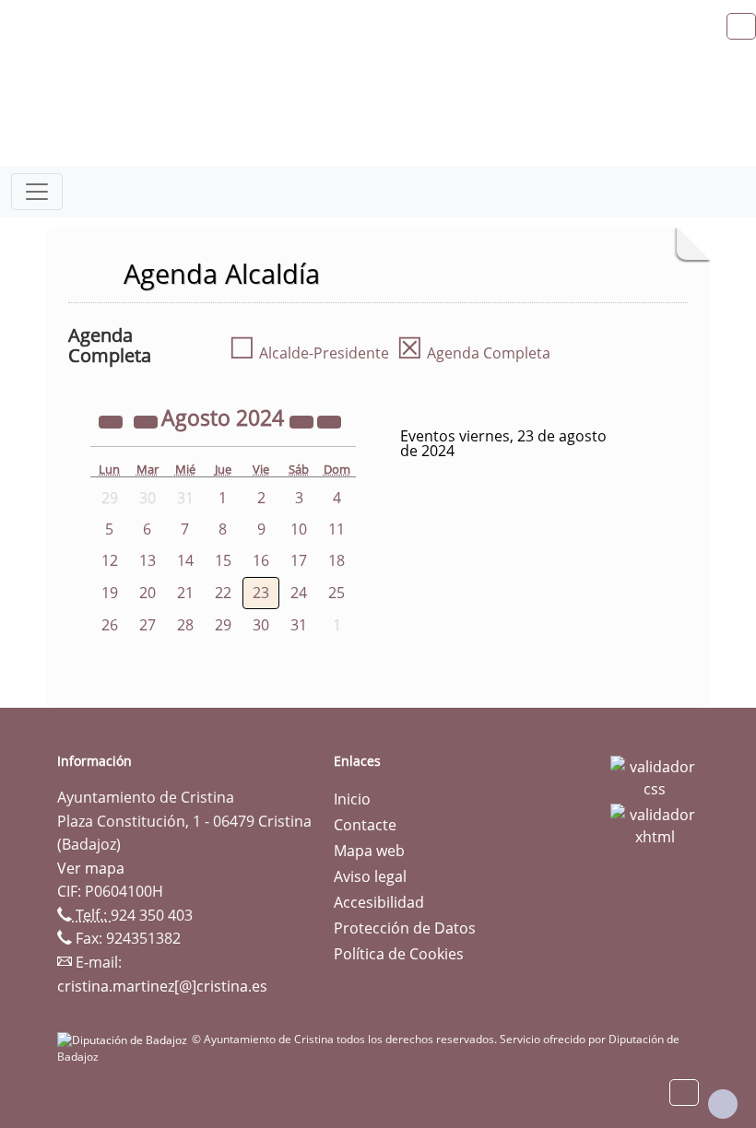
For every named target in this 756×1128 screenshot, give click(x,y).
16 (261, 560)
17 (298, 560)
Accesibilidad (379, 902)
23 (261, 592)
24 (298, 592)
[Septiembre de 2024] (329, 420)
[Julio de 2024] (147, 420)
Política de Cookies (399, 954)
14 (185, 560)
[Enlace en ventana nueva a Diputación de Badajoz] (124, 1039)
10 (298, 529)
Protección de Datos (405, 928)
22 (223, 592)
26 (109, 625)
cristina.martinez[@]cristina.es (162, 986)
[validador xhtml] (654, 824)
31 (298, 625)
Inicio (352, 799)
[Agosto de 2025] (303, 420)
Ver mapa (90, 868)
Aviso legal (370, 876)
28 (185, 625)
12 (109, 560)
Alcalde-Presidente (309, 353)
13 (147, 560)
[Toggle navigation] (37, 191)
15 (223, 560)
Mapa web (369, 850)
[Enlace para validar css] (654, 776)
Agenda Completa (473, 353)
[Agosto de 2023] (112, 420)
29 (223, 625)
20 (147, 592)
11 (336, 529)
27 (147, 625)
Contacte (365, 825)
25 (336, 592)
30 (261, 625)
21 (185, 592)
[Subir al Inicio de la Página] (723, 1104)
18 (336, 560)
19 (109, 592)
